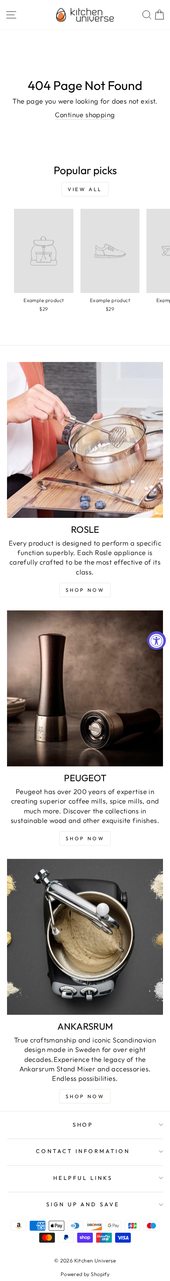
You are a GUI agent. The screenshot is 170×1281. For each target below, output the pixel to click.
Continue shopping (85, 114)
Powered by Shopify (85, 1274)
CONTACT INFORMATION (83, 1151)
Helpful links (83, 1178)
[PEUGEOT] (85, 688)
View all (85, 189)
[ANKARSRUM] (85, 937)
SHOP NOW (85, 838)
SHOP (83, 1124)
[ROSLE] (85, 440)
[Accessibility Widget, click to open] (156, 640)
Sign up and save (83, 1204)
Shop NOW (85, 590)
